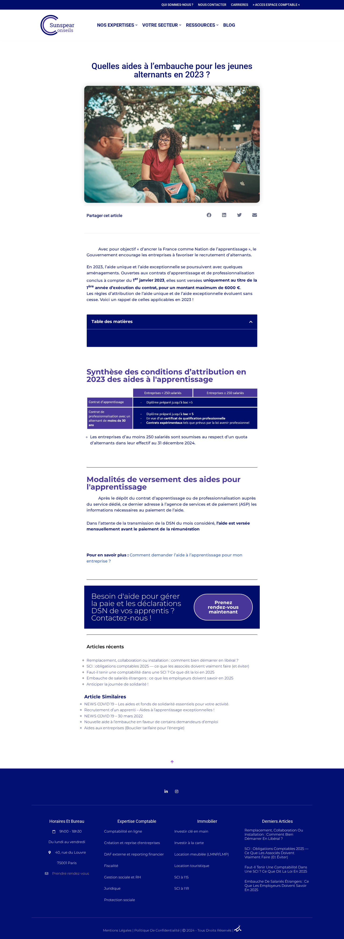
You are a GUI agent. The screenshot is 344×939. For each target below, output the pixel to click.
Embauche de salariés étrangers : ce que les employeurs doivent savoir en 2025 (160, 678)
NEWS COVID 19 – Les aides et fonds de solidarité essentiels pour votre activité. (156, 704)
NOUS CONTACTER (212, 5)
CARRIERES (239, 5)
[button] (136, 25)
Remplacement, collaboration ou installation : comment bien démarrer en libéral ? (162, 660)
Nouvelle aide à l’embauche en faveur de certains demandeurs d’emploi (151, 722)
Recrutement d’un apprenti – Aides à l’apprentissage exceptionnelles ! (149, 710)
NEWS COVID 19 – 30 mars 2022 (113, 716)
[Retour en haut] (172, 762)
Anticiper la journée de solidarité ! (117, 684)
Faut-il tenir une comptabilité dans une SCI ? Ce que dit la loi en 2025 (150, 672)
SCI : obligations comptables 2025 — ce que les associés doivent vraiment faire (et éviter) (168, 666)
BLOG (229, 25)
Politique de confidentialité (156, 930)
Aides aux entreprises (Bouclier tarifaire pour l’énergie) (134, 728)
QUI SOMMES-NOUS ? (177, 5)
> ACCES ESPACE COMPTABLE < (276, 5)
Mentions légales (117, 930)
